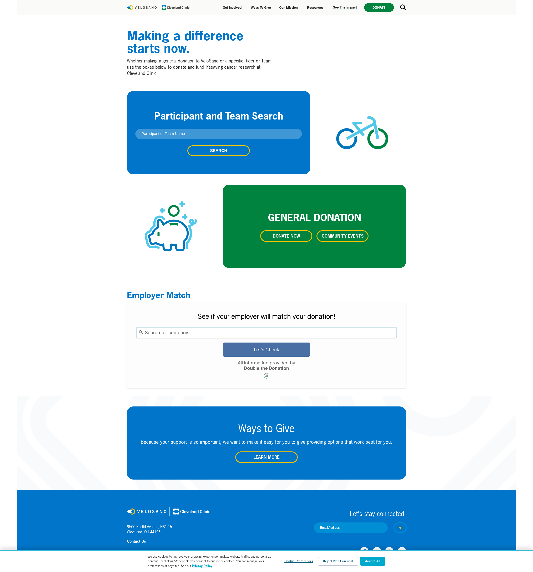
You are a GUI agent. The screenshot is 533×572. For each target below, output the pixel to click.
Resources (315, 7)
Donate (379, 7)
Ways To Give (261, 7)
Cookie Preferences (298, 561)
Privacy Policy (202, 566)
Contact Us (136, 541)
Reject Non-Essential (338, 561)
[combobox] (266, 333)
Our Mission (288, 7)
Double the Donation (266, 368)
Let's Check (266, 349)
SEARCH (218, 150)
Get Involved (232, 7)
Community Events (343, 236)
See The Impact (345, 7)
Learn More (266, 457)
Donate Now (286, 236)
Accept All (372, 561)
